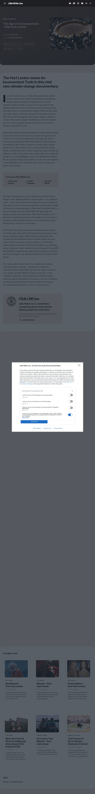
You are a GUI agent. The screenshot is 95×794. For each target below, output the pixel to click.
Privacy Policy (58, 428)
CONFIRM (34, 421)
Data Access (47, 428)
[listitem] (47, 391)
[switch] (70, 395)
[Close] (79, 366)
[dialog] (47, 397)
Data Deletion (37, 428)
